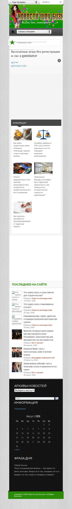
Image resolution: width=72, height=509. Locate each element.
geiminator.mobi (18, 66)
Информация (19, 123)
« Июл (16, 450)
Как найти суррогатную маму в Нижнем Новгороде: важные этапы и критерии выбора (21, 149)
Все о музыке (44, 38)
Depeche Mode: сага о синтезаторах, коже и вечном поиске (37, 352)
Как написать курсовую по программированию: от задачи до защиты (22, 221)
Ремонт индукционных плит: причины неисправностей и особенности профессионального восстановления (22, 184)
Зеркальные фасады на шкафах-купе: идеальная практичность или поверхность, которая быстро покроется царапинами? (43, 186)
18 (22, 438)
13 (33, 433)
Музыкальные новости (34, 46)
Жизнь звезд (16, 46)
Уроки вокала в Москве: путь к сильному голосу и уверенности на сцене (40, 366)
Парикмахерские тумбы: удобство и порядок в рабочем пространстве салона (40, 319)
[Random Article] (59, 61)
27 (33, 442)
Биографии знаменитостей (22, 38)
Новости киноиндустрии (21, 53)
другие (14, 62)
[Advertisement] (36, 90)
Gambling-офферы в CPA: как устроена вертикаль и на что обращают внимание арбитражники (42, 149)
